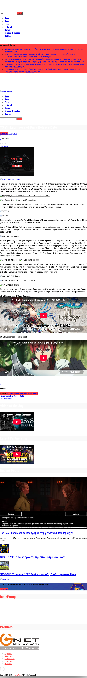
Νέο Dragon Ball (6, 398)
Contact (8, 35)
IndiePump (18, 675)
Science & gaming (12, 32)
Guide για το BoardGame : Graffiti (12, 396)
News (7, 20)
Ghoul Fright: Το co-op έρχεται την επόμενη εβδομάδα (32, 557)
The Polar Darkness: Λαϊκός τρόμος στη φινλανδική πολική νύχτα (36, 533)
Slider (6, 133)
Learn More (4, 589)
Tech (7, 23)
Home (7, 18)
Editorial (8, 26)
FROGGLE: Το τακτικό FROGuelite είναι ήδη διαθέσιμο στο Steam (38, 574)
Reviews (8, 29)
